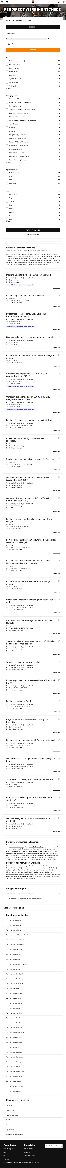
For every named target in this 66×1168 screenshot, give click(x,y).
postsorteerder (11, 853)
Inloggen (26, 1152)
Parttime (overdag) (15, 64)
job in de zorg (27, 876)
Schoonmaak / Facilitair (16, 153)
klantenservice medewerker (46, 855)
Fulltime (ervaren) (14, 68)
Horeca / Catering (15, 106)
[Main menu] (2, 2)
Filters (32, 27)
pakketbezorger (39, 853)
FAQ (4, 1155)
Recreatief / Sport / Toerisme (18, 142)
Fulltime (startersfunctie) (17, 61)
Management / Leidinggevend (18, 145)
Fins (10, 219)
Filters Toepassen (33, 230)
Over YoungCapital (9, 1149)
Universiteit (12, 183)
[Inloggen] (63, 2)
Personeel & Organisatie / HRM (19, 156)
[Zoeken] (59, 2)
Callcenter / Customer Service (18, 113)
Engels (11, 198)
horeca (38, 872)
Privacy (37, 1162)
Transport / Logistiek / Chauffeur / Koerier (22, 109)
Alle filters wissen (33, 234)
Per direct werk (17, 20)
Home (8, 20)
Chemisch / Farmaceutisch (17, 138)
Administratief (13, 124)
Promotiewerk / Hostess (17, 117)
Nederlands (12, 194)
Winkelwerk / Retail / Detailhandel (20, 102)
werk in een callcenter (16, 847)
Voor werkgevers (29, 1155)
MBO (10, 176)
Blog (4, 1152)
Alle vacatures (28, 1149)
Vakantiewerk (13, 82)
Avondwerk (12, 75)
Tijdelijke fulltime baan (16, 79)
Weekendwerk (13, 71)
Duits (11, 208)
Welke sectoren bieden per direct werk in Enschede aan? (24, 899)
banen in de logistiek (35, 847)
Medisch (12, 127)
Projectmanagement (15, 149)
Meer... (8, 88)
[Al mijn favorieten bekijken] (7, 2)
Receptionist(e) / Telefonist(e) (18, 135)
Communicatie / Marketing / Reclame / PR (22, 120)
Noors (11, 205)
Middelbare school (15, 173)
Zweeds (11, 212)
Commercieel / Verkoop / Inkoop (19, 99)
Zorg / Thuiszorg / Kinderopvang (19, 160)
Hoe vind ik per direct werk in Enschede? (19, 894)
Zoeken (33, 50)
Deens (11, 216)
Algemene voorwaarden (26, 1162)
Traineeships (13, 86)
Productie (12, 131)
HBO (10, 180)
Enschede (28, 20)
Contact (6, 1159)
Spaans (11, 201)
